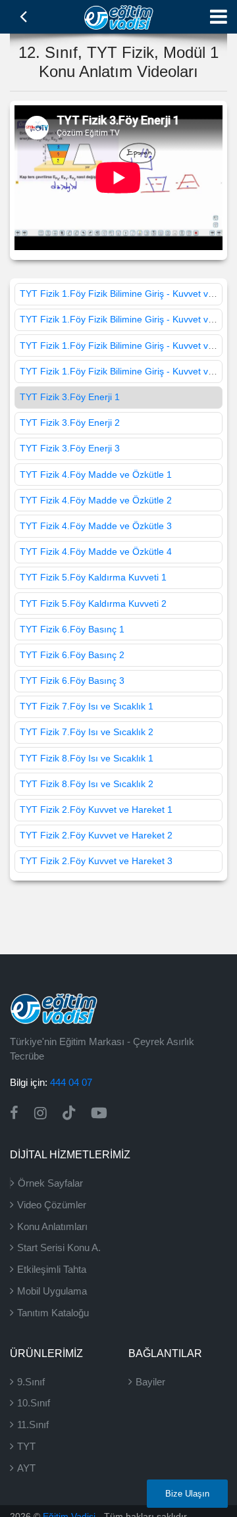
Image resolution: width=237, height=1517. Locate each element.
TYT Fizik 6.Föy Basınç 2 (72, 655)
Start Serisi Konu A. (59, 1247)
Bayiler (150, 1381)
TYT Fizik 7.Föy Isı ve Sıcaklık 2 (86, 732)
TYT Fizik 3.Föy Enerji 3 (70, 448)
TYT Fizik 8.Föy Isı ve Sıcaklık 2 (86, 784)
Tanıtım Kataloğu (53, 1312)
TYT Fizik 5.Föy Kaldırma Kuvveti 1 (93, 577)
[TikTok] (69, 1113)
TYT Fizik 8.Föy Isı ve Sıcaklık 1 (86, 758)
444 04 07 (71, 1082)
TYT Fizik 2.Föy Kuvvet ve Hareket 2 (96, 835)
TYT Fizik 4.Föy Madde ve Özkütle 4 (96, 551)
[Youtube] (99, 1113)
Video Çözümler (51, 1204)
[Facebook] (14, 1113)
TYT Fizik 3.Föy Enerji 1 (70, 397)
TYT (26, 1446)
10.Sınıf (33, 1402)
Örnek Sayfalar (50, 1183)
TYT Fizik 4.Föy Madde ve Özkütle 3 (96, 526)
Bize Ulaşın (187, 1494)
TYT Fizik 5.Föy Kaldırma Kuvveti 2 (93, 603)
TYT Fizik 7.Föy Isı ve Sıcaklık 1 (86, 706)
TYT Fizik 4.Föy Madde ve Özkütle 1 (96, 474)
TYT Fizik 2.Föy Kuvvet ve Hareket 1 (96, 809)
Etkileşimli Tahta (51, 1269)
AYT (26, 1468)
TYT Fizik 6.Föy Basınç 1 (72, 629)
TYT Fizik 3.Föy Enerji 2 (70, 422)
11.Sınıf (33, 1424)
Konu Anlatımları (52, 1226)
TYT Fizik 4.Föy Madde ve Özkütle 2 (96, 500)
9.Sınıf (31, 1381)
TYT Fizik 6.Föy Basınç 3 (72, 680)
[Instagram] (40, 1113)
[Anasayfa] (119, 16)
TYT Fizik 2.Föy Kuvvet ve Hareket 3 (96, 861)
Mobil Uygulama (52, 1291)
